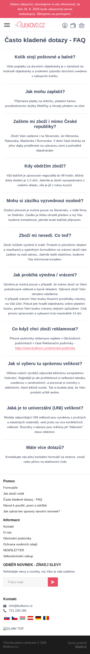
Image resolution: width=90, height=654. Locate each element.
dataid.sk (81, 646)
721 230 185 (17, 610)
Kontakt (8, 526)
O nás (7, 532)
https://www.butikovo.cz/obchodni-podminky (45, 348)
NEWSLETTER (13, 550)
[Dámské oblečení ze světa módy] (36, 24)
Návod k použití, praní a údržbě (25, 505)
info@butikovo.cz (21, 605)
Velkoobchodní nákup (18, 556)
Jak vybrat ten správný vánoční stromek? (31, 511)
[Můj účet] (66, 25)
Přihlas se (53, 582)
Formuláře (10, 487)
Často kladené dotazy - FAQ (22, 499)
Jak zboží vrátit (13, 493)
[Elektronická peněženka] (72, 25)
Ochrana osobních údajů (20, 544)
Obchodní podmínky (17, 538)
